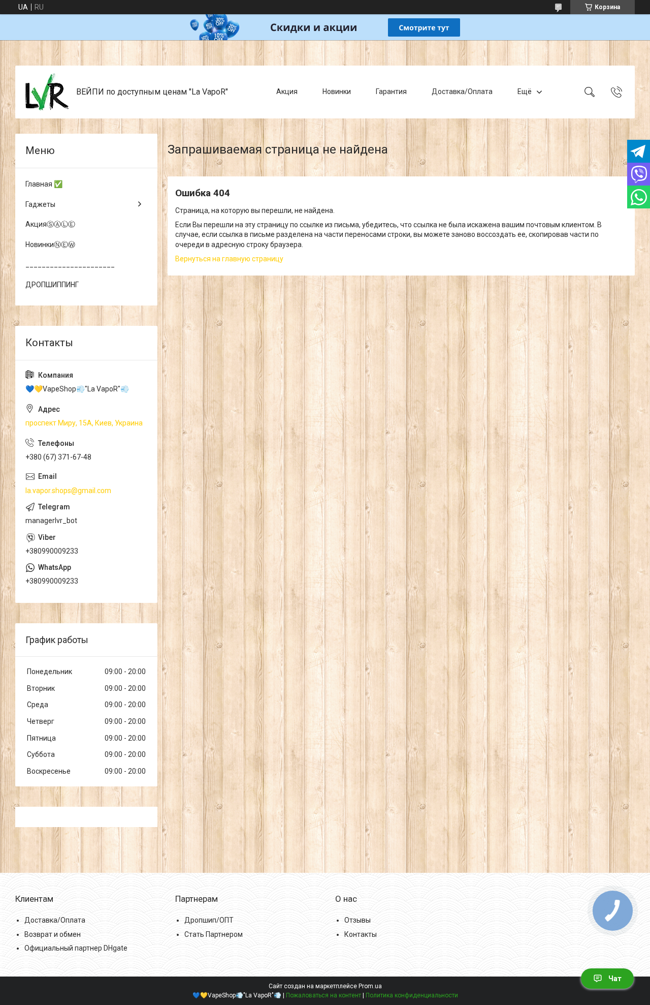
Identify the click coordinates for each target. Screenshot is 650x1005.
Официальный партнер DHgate (75, 948)
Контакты (360, 934)
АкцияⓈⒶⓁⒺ (50, 224)
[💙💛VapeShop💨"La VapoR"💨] (47, 92)
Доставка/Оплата (462, 91)
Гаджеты (40, 204)
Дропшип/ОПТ (209, 920)
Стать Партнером (213, 934)
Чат (615, 978)
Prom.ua (370, 986)
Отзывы (357, 920)
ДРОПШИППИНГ (52, 285)
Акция (287, 91)
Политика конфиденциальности (412, 995)
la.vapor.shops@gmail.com (68, 490)
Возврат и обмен (52, 934)
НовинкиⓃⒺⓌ (50, 244)
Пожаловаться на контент (323, 995)
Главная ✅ (43, 184)
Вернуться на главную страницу (229, 259)
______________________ (70, 264)
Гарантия (391, 91)
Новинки (336, 91)
